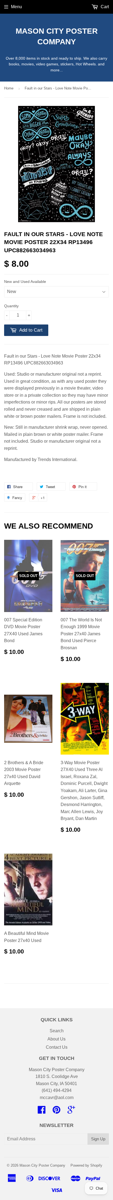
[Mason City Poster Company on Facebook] (42, 1111)
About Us (56, 1039)
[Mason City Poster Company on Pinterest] (56, 1111)
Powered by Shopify (86, 1165)
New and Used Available (25, 281)
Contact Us (56, 1047)
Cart (104, 6)
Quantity (11, 306)
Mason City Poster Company (57, 36)
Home (8, 88)
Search (57, 1030)
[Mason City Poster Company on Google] (71, 1111)
